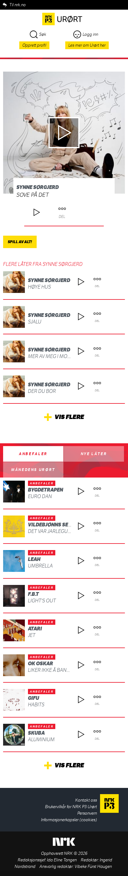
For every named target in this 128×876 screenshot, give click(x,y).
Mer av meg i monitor (54, 356)
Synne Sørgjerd (37, 187)
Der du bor (42, 391)
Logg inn (90, 34)
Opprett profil (34, 45)
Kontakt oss (86, 800)
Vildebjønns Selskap (56, 525)
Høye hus (39, 287)
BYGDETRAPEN (45, 490)
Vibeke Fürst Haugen (93, 866)
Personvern (87, 813)
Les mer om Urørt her (87, 45)
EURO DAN (40, 496)
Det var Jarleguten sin (56, 531)
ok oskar (40, 663)
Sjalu (34, 322)
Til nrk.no (17, 4)
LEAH (34, 559)
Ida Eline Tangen (62, 860)
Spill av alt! (20, 242)
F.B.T (33, 594)
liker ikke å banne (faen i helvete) (69, 670)
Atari (35, 629)
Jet (31, 635)
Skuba (36, 733)
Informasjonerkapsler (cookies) (69, 819)
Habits (36, 705)
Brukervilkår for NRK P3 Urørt (71, 806)
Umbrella (40, 566)
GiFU (33, 698)
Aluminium (41, 739)
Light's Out (42, 601)
